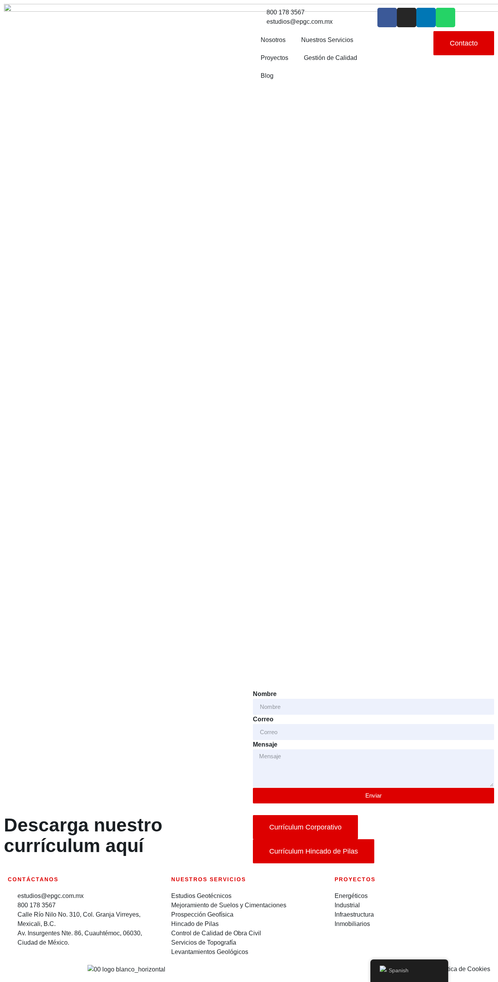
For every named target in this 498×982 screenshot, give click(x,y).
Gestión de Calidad (330, 57)
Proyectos (274, 57)
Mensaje (265, 744)
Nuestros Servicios (327, 40)
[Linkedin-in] (426, 17)
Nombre (265, 694)
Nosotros (273, 40)
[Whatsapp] (445, 17)
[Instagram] (406, 17)
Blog (267, 75)
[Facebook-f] (387, 17)
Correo (263, 719)
